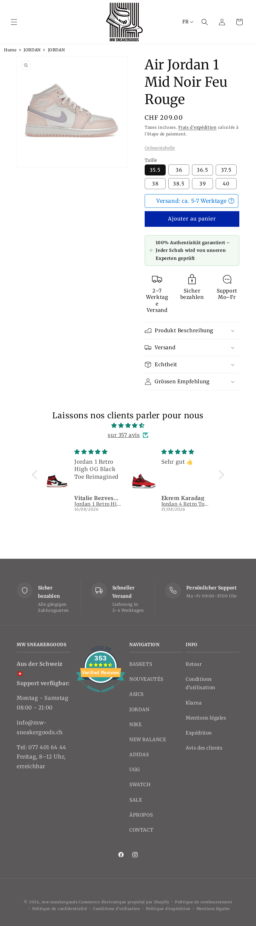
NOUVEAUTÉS (146, 679)
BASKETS (140, 664)
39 (202, 183)
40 (226, 183)
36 (179, 170)
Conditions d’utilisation (116, 908)
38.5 (179, 183)
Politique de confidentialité (59, 908)
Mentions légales (206, 718)
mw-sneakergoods (60, 902)
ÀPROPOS (141, 815)
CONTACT (141, 830)
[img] (128, 425)
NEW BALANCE (147, 740)
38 (155, 183)
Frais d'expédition (197, 127)
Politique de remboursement (203, 902)
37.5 (226, 170)
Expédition (199, 733)
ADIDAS (139, 755)
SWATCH (140, 785)
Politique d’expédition (168, 908)
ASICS (136, 694)
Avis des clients (204, 748)
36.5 (202, 170)
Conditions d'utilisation (200, 683)
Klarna (194, 703)
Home (10, 49)
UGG (134, 770)
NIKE (135, 725)
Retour (194, 664)
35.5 (155, 170)
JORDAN (32, 49)
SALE (135, 800)
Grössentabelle (160, 147)
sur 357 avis (124, 435)
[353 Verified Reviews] (100, 695)
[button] (14, 22)
